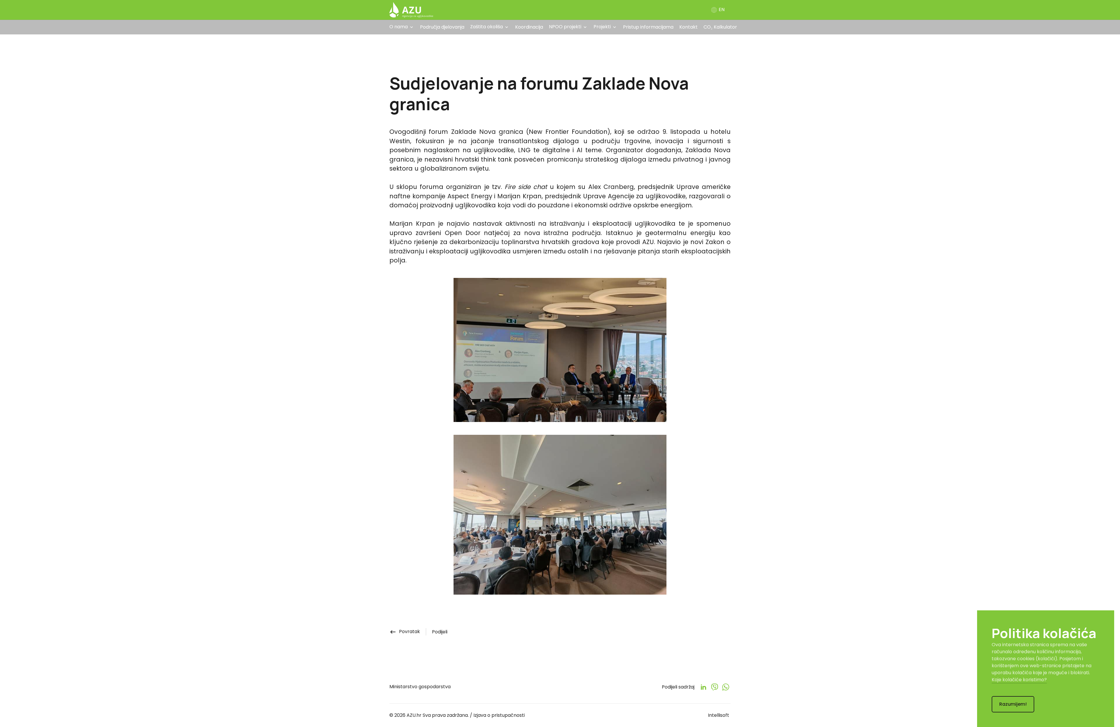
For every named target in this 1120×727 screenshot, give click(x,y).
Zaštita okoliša (486, 26)
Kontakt (688, 27)
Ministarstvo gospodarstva (420, 686)
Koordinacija (529, 27)
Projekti (602, 26)
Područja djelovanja (442, 27)
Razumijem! (1013, 704)
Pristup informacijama (648, 27)
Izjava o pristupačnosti (499, 715)
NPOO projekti (565, 26)
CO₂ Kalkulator (720, 27)
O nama (398, 26)
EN (717, 9)
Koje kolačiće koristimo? (1019, 679)
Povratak (404, 631)
